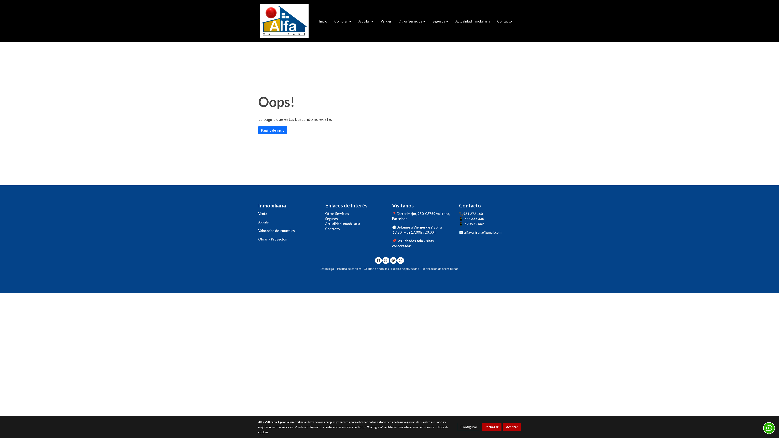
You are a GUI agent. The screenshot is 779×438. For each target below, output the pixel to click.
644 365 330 (474, 219)
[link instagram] (386, 260)
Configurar (469, 427)
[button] (343, 21)
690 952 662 (474, 224)
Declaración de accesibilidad (440, 269)
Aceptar (512, 427)
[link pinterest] (393, 260)
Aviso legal (328, 269)
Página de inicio (272, 130)
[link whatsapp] (400, 260)
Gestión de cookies (376, 269)
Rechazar (491, 427)
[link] (284, 21)
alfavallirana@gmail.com (482, 232)
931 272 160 (473, 213)
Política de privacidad (405, 269)
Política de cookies (349, 269)
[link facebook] (378, 260)
